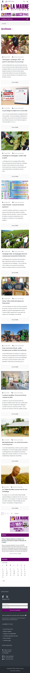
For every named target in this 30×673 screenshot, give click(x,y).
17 (3, 573)
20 (14, 573)
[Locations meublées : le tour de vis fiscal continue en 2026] (15, 380)
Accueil (4, 23)
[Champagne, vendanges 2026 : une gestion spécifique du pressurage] (15, 44)
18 (6, 573)
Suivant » (17, 513)
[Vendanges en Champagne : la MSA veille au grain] (15, 140)
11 (6, 571)
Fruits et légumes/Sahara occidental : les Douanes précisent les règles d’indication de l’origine (14, 540)
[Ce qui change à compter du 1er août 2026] (15, 95)
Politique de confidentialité (9, 633)
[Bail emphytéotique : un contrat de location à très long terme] (15, 427)
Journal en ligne (7, 640)
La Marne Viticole (6, 19)
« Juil (3, 580)
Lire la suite (15, 82)
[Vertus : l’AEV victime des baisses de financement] (15, 286)
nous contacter (10, 656)
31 (11, 513)
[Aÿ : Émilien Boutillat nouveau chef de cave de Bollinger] (15, 474)
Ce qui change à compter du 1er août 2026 (14, 110)
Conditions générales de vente (10, 636)
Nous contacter (7, 638)
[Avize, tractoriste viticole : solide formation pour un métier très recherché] (15, 333)
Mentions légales (7, 631)
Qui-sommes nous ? (8, 629)
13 (14, 571)
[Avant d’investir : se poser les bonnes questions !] (15, 190)
